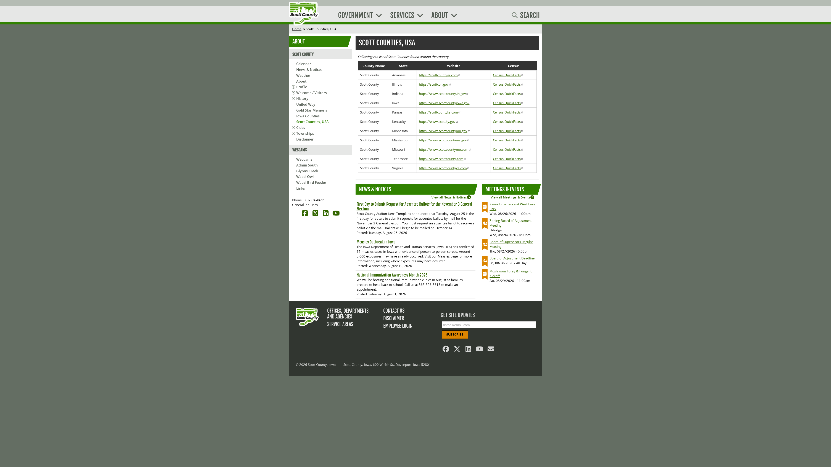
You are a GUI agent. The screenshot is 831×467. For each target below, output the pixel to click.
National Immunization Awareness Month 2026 (392, 275)
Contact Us (393, 311)
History (302, 98)
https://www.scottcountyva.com (443, 168)
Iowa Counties (308, 116)
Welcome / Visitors (311, 92)
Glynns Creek (307, 171)
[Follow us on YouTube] (480, 350)
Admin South (307, 165)
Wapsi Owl (305, 176)
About (301, 81)
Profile (301, 87)
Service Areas (340, 324)
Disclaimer (305, 139)
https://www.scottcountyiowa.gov (444, 103)
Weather (303, 75)
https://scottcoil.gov (434, 84)
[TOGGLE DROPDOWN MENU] (292, 87)
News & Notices (309, 69)
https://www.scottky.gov (437, 121)
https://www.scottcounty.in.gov (442, 93)
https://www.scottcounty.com (441, 159)
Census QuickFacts (507, 75)
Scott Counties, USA (312, 121)
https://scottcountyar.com (438, 75)
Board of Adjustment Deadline (512, 258)
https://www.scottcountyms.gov (443, 140)
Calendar (303, 63)
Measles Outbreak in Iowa (376, 242)
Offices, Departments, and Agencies (348, 314)
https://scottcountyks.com (438, 112)
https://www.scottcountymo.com (443, 149)
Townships (305, 133)
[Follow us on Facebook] (446, 350)
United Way (305, 104)
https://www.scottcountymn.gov (443, 131)
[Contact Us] (491, 350)
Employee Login (397, 326)
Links (300, 188)
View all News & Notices (449, 197)
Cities (300, 127)
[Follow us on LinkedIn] (468, 350)
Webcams (304, 159)
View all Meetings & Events (510, 197)
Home (296, 29)
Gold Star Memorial (312, 110)
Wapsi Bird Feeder (311, 182)
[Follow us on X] (457, 350)
